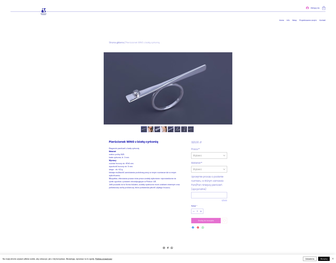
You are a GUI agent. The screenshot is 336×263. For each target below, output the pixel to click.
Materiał (196, 162)
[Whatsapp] (171, 247)
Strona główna (116, 42)
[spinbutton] (197, 211)
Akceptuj (323, 258)
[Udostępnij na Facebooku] (193, 227)
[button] (323, 8)
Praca (195, 149)
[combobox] (209, 155)
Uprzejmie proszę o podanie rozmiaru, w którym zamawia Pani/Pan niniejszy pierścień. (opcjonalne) (207, 183)
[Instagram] (164, 247)
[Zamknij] (332, 259)
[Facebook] (168, 247)
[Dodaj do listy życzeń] (224, 220)
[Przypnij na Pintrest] (198, 227)
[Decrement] (193, 211)
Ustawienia (309, 258)
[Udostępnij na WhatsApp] (202, 227)
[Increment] (201, 211)
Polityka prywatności (103, 258)
